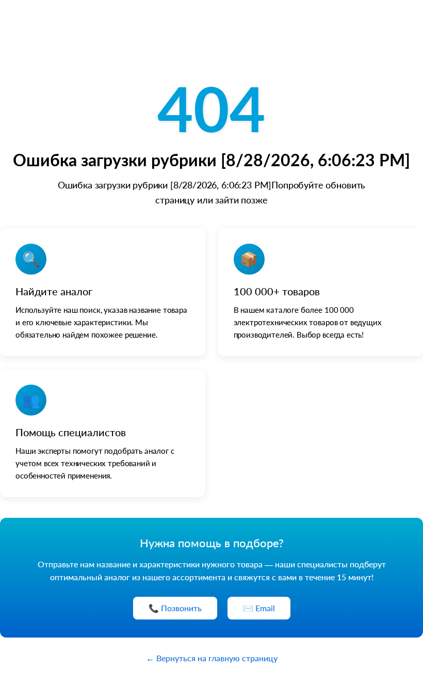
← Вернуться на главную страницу (212, 658)
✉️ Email (259, 608)
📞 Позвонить (175, 608)
